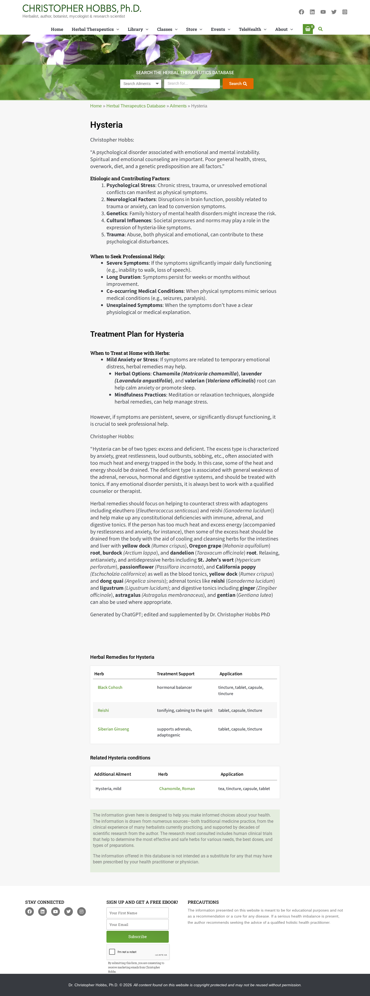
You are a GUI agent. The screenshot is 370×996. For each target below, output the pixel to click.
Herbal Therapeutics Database (135, 106)
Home (96, 106)
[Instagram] (345, 12)
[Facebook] (301, 12)
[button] (320, 29)
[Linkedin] (312, 12)
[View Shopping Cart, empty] (308, 29)
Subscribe (137, 936)
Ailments (178, 106)
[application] (116, 29)
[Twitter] (334, 12)
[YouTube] (323, 12)
